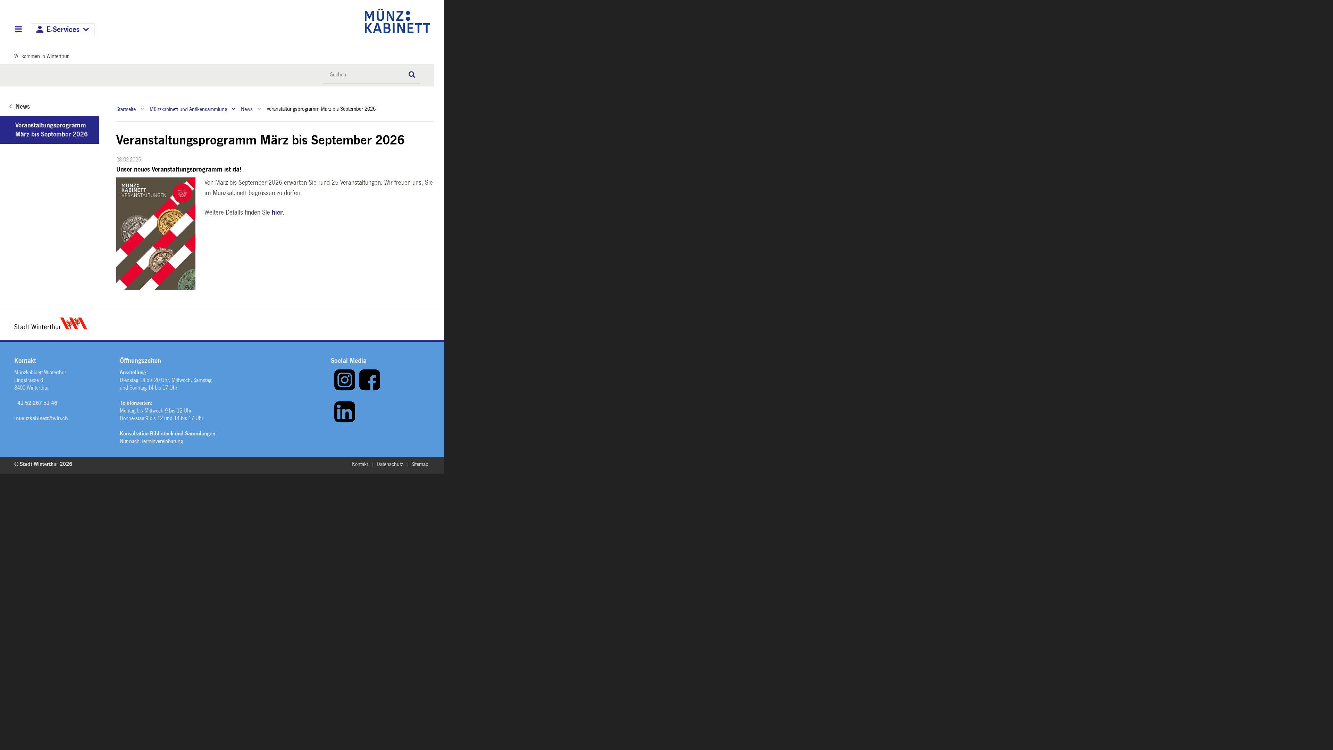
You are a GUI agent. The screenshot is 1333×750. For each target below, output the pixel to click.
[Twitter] (332, 421)
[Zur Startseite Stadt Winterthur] (50, 327)
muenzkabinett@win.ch (41, 418)
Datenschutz (390, 464)
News (247, 109)
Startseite (126, 109)
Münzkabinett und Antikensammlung (188, 109)
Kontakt (360, 464)
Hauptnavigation (18, 30)
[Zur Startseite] (337, 21)
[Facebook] (370, 389)
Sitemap (419, 464)
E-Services (63, 30)
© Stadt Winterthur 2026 (43, 464)
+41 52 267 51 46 (35, 403)
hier (277, 212)
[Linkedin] (345, 421)
